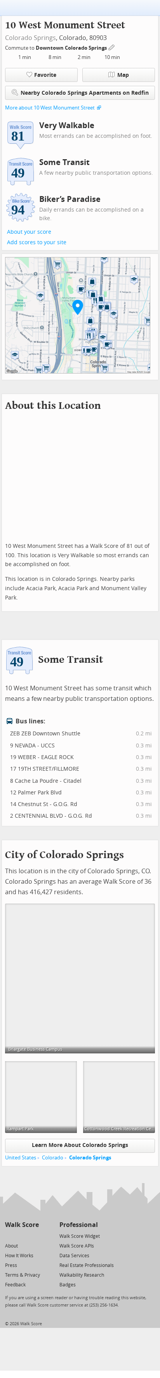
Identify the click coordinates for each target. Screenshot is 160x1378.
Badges (67, 1285)
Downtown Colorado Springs (72, 48)
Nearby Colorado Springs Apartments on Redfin (85, 93)
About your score (29, 232)
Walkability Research (81, 1275)
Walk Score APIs (76, 1246)
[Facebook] (21, 1235)
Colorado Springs (30, 38)
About (11, 1246)
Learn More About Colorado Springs (80, 1145)
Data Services (74, 1255)
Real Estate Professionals (86, 1265)
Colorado (52, 1158)
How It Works (19, 1255)
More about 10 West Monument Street (50, 108)
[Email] (33, 1235)
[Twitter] (9, 1235)
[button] (77, 307)
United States (20, 1158)
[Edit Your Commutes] (112, 46)
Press (11, 1265)
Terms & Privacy (22, 1275)
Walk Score (22, 1225)
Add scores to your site (36, 242)
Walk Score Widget (79, 1236)
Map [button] (123, 75)
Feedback (15, 1285)
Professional (78, 1225)
